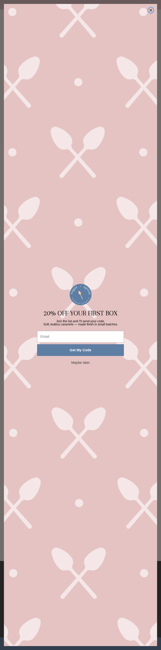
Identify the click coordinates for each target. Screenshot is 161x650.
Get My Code (80, 350)
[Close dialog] (151, 10)
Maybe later (80, 363)
